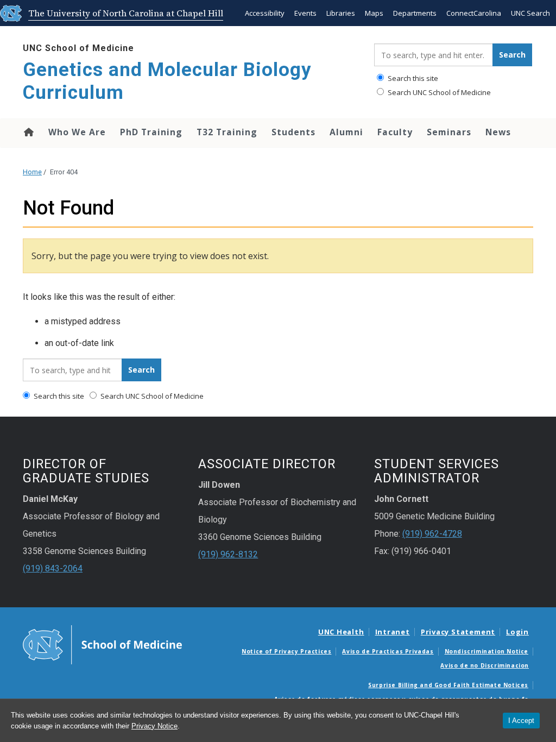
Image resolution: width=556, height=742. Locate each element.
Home (28, 132)
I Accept (521, 720)
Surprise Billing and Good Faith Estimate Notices (448, 685)
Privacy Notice (154, 726)
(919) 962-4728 (432, 534)
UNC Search (530, 13)
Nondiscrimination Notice (486, 651)
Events (305, 13)
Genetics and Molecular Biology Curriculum (167, 81)
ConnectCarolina (473, 13)
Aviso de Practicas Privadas (387, 651)
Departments (415, 13)
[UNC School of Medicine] (102, 644)
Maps (374, 13)
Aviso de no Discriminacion (484, 665)
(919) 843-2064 (53, 568)
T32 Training (227, 132)
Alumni (346, 132)
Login (517, 632)
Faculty (395, 132)
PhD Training (151, 132)
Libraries (340, 13)
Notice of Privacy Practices (286, 651)
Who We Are (77, 132)
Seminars (449, 132)
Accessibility (265, 13)
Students (293, 132)
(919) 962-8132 (228, 554)
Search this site (412, 78)
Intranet (392, 632)
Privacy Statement (458, 632)
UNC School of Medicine (78, 48)
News (498, 132)
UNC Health (341, 632)
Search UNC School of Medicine (438, 92)
